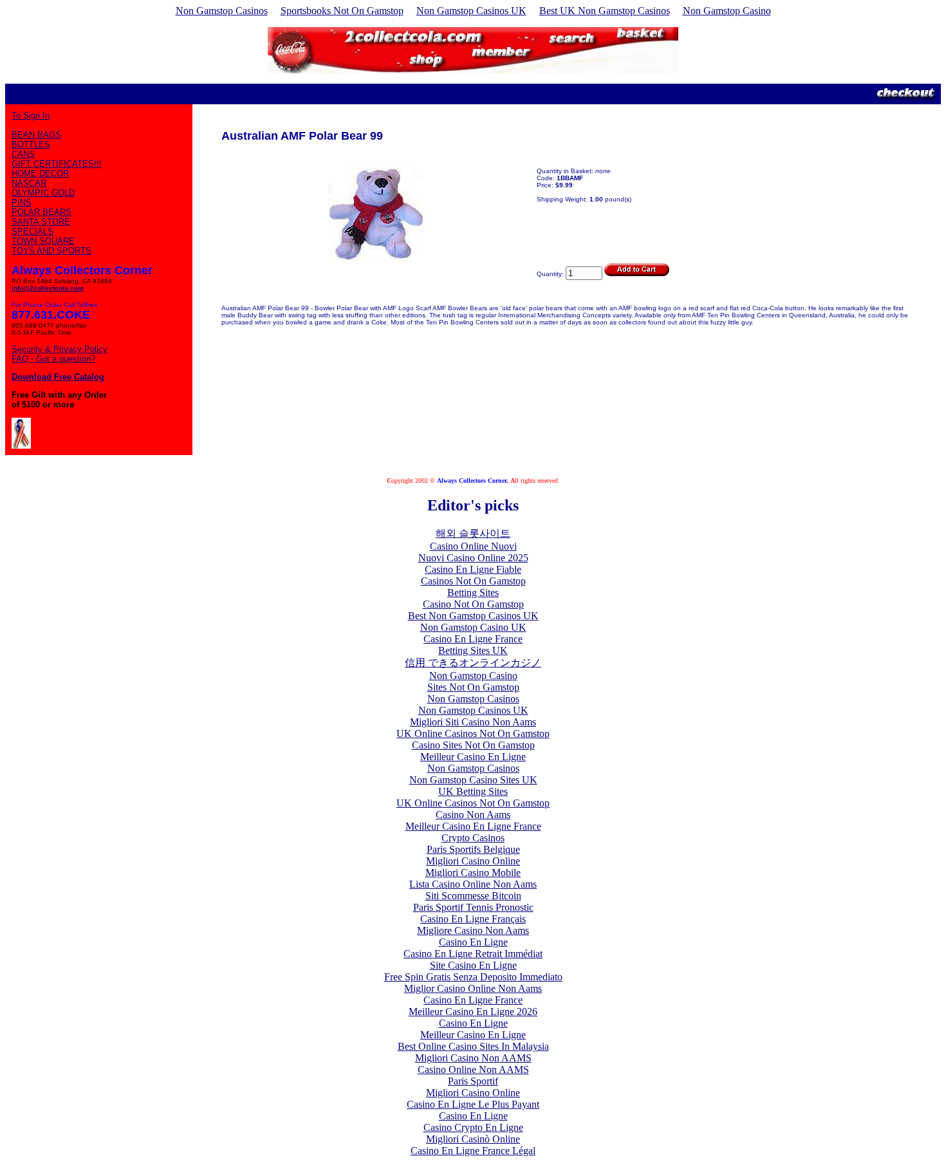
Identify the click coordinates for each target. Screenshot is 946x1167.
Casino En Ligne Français (473, 918)
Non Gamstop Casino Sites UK (473, 779)
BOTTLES (31, 144)
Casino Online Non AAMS (473, 1069)
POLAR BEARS (41, 212)
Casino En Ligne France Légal (473, 1150)
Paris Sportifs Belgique (473, 849)
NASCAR (29, 183)
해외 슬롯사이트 (473, 533)
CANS (23, 154)
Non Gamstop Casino (727, 10)
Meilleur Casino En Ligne (473, 756)
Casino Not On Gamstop (473, 604)
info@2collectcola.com (48, 288)
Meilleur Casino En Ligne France (473, 826)
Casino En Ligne (473, 942)
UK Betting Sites (473, 791)
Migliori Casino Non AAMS (473, 1057)
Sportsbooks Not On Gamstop (342, 10)
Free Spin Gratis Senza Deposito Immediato (473, 976)
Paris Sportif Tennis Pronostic (473, 907)
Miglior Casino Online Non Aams (473, 988)
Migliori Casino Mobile (473, 872)
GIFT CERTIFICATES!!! (57, 164)
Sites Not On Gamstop (473, 687)
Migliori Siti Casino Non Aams (473, 721)
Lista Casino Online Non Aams (473, 884)
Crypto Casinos (473, 837)
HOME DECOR (40, 173)
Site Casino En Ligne (473, 965)
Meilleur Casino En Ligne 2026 (473, 1011)
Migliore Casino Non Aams (473, 930)
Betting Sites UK (473, 650)
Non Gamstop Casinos (222, 10)
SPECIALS (32, 231)
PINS (22, 202)
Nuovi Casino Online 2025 (473, 557)
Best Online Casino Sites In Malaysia (473, 1046)
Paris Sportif (473, 1081)
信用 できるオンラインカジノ (473, 662)
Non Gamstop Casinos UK (471, 10)
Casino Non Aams (473, 814)
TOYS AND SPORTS (51, 251)
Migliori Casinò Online (473, 1139)
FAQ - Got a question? (53, 359)
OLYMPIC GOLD (43, 193)
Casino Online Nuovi (473, 546)
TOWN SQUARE (43, 241)
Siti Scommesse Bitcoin (473, 895)
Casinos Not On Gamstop (473, 580)
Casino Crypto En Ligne (473, 1127)
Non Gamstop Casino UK (473, 627)
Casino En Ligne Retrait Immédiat (473, 953)
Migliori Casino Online (473, 860)
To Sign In (31, 115)
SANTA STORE (41, 222)
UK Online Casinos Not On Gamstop (473, 733)
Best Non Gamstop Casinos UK (473, 615)
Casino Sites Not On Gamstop (473, 745)
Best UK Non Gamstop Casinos (604, 10)
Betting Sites (473, 592)
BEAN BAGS (36, 135)
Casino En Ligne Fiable (473, 569)
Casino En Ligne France (473, 638)
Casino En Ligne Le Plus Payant (473, 1104)
